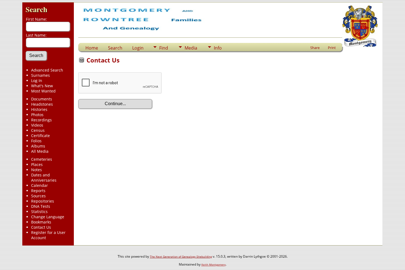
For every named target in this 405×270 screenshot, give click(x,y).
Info (218, 48)
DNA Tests (40, 206)
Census (38, 130)
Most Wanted (43, 91)
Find (163, 48)
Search (36, 9)
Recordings (41, 119)
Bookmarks (41, 222)
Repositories (42, 201)
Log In (36, 80)
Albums (38, 146)
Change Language (47, 216)
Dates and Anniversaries (43, 177)
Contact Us (41, 227)
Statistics (39, 211)
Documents (41, 99)
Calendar (39, 185)
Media (191, 48)
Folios (36, 140)
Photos (37, 114)
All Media (39, 151)
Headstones (42, 104)
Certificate (40, 135)
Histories (39, 109)
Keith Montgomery (213, 264)
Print (332, 47)
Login (138, 48)
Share (315, 47)
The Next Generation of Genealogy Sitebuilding (181, 256)
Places (37, 164)
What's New (42, 85)
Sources (38, 195)
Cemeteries (41, 159)
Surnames (40, 75)
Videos (37, 125)
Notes (36, 169)
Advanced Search (47, 70)
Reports (38, 190)
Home (91, 48)
